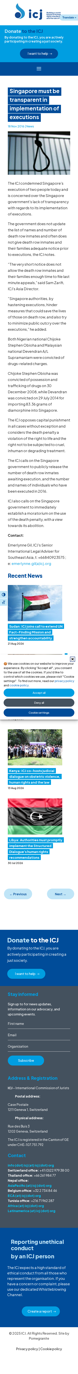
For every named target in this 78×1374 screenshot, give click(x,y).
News (30, 126)
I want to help (38, 53)
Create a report (40, 1311)
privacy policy (64, 681)
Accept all (39, 692)
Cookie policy (51, 1349)
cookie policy (18, 685)
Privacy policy (27, 1349)
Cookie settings (39, 712)
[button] (72, 659)
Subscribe (26, 1060)
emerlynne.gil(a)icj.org (31, 563)
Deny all (39, 702)
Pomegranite (39, 1338)
